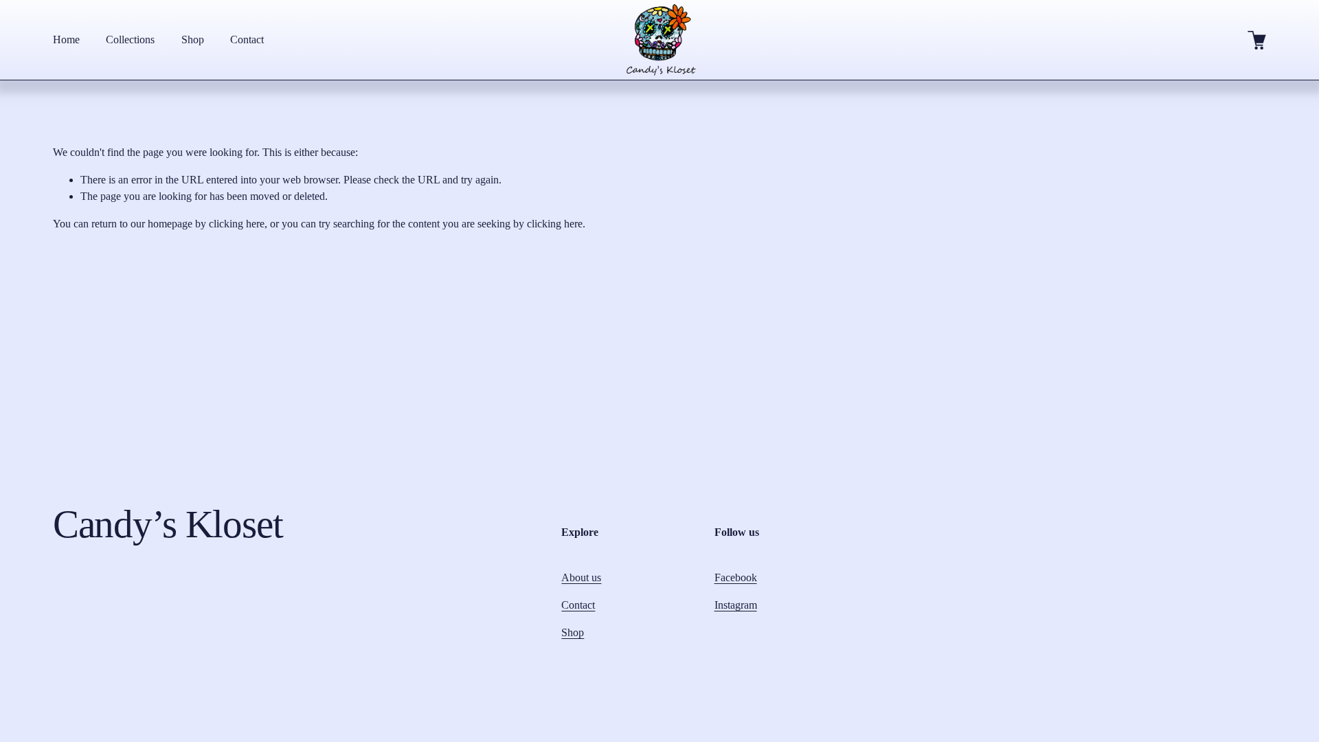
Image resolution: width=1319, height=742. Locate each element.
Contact (247, 39)
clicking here (236, 223)
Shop (192, 39)
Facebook (735, 577)
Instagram (735, 605)
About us (581, 577)
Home (66, 39)
